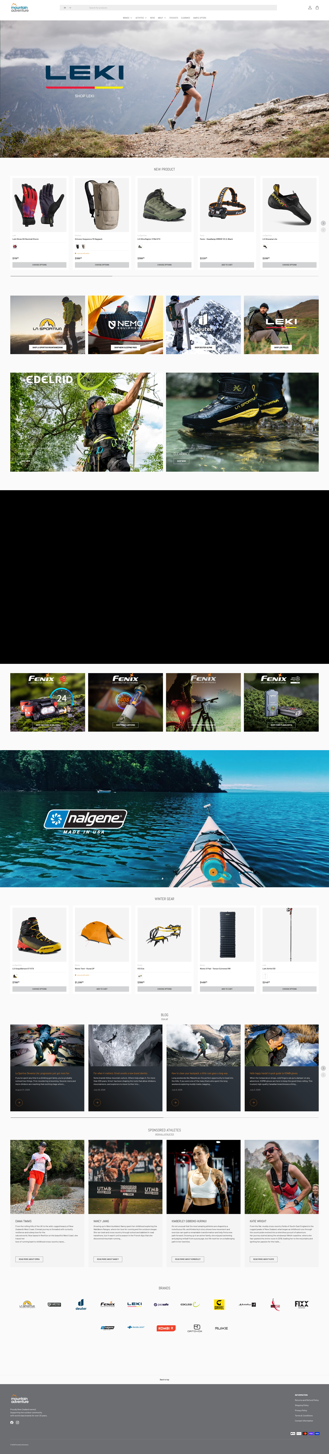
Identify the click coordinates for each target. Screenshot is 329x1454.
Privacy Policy (301, 1410)
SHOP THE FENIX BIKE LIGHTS (203, 725)
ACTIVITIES (140, 17)
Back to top (164, 1379)
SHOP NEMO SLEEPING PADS (125, 347)
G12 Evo (141, 968)
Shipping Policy (302, 1405)
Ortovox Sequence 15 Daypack (88, 239)
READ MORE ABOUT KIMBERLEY (188, 1259)
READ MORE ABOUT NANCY (108, 1259)
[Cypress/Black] (140, 246)
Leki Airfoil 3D (269, 968)
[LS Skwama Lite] (290, 205)
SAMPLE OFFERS (199, 17)
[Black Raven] (77, 246)
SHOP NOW (25, 461)
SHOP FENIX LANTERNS (125, 725)
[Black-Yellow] (15, 976)
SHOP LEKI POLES (281, 347)
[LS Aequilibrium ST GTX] (39, 935)
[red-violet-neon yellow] (15, 246)
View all (164, 1019)
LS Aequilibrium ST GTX (23, 968)
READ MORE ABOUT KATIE (263, 1259)
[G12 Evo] (164, 935)
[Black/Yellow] (265, 246)
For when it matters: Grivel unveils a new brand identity (120, 1073)
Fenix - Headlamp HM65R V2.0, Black (216, 239)
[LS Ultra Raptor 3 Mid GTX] (164, 205)
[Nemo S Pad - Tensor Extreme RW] (227, 935)
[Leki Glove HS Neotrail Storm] (39, 205)
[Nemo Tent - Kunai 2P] (102, 935)
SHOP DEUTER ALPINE (203, 347)
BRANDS (126, 17)
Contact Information (304, 1420)
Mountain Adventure (21, 1445)
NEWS (152, 17)
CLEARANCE (185, 17)
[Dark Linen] (83, 246)
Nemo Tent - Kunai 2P (84, 968)
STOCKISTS (173, 17)
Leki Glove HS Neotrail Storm (25, 239)
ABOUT (160, 17)
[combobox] (168, 7)
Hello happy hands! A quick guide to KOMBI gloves (274, 1073)
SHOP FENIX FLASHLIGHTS (281, 725)
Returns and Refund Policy (307, 1400)
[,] (140, 976)
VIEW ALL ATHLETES (164, 1134)
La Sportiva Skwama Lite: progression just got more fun (42, 1073)
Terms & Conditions (304, 1415)
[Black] (265, 976)
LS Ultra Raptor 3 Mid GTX (149, 239)
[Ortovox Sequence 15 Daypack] (102, 205)
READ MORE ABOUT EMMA (29, 1259)
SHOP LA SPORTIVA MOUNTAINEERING (48, 347)
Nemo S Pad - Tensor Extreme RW (215, 968)
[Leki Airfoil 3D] (290, 935)
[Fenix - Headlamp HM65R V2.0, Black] (227, 205)
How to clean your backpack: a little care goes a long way (200, 1073)
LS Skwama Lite (270, 239)
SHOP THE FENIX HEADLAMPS (48, 725)
